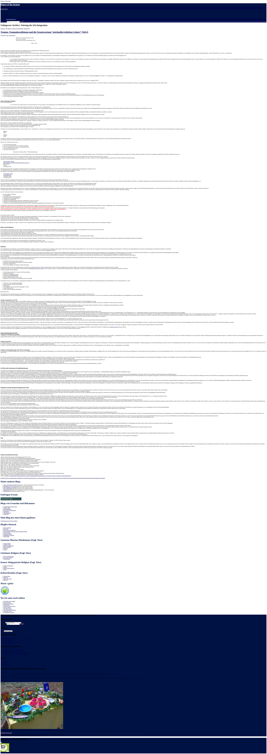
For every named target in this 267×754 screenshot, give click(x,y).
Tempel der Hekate (7, 534)
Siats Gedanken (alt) (7, 488)
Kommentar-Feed (7, 664)
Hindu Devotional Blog (8, 545)
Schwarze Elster (6, 532)
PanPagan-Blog (6, 491)
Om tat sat (5, 548)
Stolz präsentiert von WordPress (17, 752)
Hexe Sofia (5, 529)
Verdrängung (97, 478)
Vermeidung (102, 478)
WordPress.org (6, 665)
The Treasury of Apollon (8, 612)
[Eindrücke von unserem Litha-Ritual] (32, 728)
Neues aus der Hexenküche (9, 530)
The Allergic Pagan (7, 608)
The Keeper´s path (7, 611)
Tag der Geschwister (7, 640)
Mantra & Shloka (7, 547)
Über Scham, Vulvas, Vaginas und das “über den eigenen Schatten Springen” (20, 637)
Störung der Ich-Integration (62, 478)
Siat (7, 35)
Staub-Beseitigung (7, 642)
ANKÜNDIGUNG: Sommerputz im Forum (8, 676)
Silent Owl (5, 580)
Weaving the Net (7, 513)
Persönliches (8, 28)
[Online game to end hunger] (5, 751)
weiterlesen (111, 673)
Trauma (74, 478)
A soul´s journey (7, 543)
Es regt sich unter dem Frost (9, 639)
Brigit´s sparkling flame (8, 556)
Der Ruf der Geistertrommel (9, 510)
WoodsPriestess (6, 559)
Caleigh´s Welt (6, 508)
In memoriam (6, 15)
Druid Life (5, 577)
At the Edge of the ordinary (9, 601)
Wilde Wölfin (6, 536)
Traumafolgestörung (89, 478)
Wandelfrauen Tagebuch (8, 535)
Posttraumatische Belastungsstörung (17, 475)
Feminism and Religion (8, 603)
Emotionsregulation (14, 274)
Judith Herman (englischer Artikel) (36, 268)
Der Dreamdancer (7, 509)
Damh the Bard (6, 576)
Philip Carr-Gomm (7, 578)
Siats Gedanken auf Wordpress (10, 487)
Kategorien (3, 622)
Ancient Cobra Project (8, 565)
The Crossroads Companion (9, 610)
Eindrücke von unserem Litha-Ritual (7, 680)
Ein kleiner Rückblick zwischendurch (20, 652)
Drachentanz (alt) (7, 486)
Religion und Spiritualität (17, 28)
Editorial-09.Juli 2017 (4, 672)
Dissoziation (29, 478)
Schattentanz (6, 490)
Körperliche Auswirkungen (51, 478)
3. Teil (15, 51)
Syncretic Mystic (7, 607)
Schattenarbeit (27, 28)
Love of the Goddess (8, 557)
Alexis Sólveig (6, 651)
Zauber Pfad (6, 514)
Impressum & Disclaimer (8, 18)
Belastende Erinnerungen (6, 478)
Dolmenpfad (6, 511)
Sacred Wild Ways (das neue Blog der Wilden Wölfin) (15, 531)
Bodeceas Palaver (7, 527)
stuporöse (83, 327)
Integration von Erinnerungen (38, 478)
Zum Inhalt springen (12, 9)
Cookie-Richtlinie (40, 735)
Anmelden (5, 661)
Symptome (70, 478)
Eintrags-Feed (6, 662)
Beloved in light (6, 602)
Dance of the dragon (10, 4)
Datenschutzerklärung (11, 19)
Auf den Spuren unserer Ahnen (10, 506)
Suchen (2, 8)
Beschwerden (23, 478)
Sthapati (5, 549)
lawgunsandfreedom (7, 653)
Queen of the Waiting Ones (9, 606)
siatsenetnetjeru (6, 649)
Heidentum (3, 28)
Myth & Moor (6, 605)
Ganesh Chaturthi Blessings (18, 649)
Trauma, (7, 475)
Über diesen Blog (7, 13)
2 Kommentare (12, 35)
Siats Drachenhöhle (7, 16)
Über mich (5, 11)
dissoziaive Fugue (114, 327)
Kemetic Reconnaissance (8, 568)
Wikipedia (48, 250)
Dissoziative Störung (51, 475)
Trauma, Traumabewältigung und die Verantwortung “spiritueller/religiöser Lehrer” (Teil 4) (44, 32)
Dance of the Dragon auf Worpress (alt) (12, 485)
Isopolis (5, 567)
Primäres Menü (4, 9)
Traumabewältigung (80, 478)
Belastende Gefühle (16, 478)
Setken (4, 569)
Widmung (5, 14)
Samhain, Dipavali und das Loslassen (11, 641)
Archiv (2, 631)
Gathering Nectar (7, 544)
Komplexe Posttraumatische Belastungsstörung (36, 475)
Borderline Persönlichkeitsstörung (63, 475)
